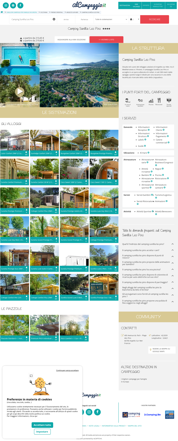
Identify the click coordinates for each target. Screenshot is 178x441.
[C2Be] (152, 414)
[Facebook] (20, 5)
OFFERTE (146, 5)
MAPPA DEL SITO (135, 426)
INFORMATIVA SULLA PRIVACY (114, 426)
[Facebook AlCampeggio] (97, 412)
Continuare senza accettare (67, 370)
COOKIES (82, 426)
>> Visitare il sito (106, 39)
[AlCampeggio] (89, 5)
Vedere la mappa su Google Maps (161, 350)
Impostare (42, 431)
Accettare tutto (42, 424)
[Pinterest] (13, 5)
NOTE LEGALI (94, 426)
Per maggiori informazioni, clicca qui (22, 416)
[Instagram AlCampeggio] (89, 412)
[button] (149, 130)
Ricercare (154, 19)
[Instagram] (6, 5)
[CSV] (131, 415)
